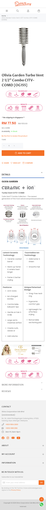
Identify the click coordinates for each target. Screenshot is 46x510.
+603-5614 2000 (12, 424)
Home (4, 16)
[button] (16, 162)
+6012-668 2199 (11, 428)
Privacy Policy (16, 490)
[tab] (23, 175)
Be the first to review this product (14, 136)
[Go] (41, 482)
